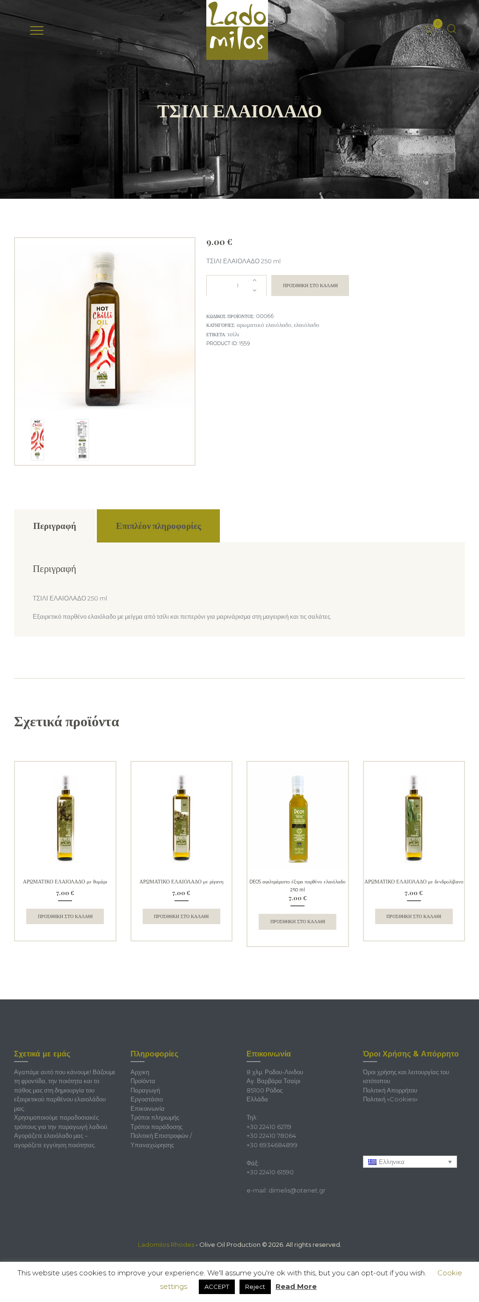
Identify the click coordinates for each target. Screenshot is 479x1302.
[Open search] (452, 29)
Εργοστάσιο (147, 1099)
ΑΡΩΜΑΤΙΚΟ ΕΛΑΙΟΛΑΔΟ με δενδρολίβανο (414, 882)
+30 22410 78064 (271, 1135)
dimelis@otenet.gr (297, 1190)
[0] (441, 23)
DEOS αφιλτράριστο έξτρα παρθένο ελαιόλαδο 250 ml (297, 886)
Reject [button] (255, 1286)
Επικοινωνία (148, 1108)
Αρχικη (140, 1072)
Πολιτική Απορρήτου (390, 1090)
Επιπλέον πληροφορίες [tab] (158, 525)
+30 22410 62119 (269, 1126)
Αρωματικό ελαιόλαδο (264, 325)
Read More (296, 1286)
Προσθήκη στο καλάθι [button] (65, 916)
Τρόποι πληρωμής (155, 1117)
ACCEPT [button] (216, 1286)
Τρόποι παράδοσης (156, 1126)
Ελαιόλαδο (306, 325)
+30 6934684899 (272, 1145)
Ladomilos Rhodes (166, 1244)
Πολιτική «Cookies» (390, 1099)
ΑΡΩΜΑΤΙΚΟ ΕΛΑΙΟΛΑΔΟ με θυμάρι (65, 882)
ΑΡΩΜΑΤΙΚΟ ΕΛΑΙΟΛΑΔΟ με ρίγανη (181, 882)
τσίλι (233, 335)
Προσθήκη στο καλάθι (310, 285)
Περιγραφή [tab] (54, 525)
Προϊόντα (143, 1081)
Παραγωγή (145, 1090)
